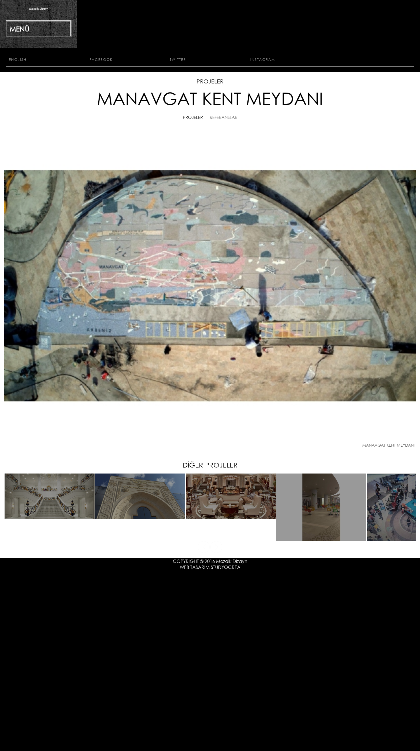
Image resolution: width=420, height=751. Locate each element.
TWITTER (223, 100)
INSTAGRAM (327, 100)
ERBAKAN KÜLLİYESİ (140, 549)
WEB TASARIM (195, 617)
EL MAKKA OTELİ (230, 549)
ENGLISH (31, 100)
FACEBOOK (132, 100)
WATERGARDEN (321, 571)
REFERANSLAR (227, 156)
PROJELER (187, 156)
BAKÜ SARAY (49, 549)
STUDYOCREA (226, 617)
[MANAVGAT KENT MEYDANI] (210, 478)
